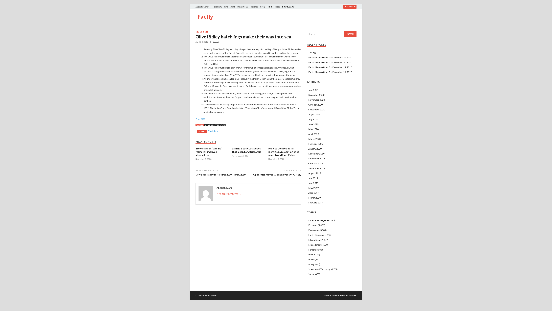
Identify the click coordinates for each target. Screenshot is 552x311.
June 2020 (313, 124)
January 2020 (315, 148)
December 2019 (316, 153)
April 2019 (313, 192)
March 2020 (314, 139)
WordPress (340, 295)
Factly (205, 16)
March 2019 (314, 197)
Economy (218, 7)
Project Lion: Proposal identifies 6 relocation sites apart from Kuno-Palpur (283, 151)
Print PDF (200, 119)
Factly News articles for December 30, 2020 (330, 62)
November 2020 (316, 99)
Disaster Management (319, 220)
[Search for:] (331, 34)
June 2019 (313, 183)
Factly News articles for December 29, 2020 (330, 67)
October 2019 (315, 163)
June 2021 (313, 90)
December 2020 (316, 94)
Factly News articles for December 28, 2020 (330, 72)
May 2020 (313, 129)
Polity (311, 264)
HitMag (352, 295)
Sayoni (216, 42)
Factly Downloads (317, 235)
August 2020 (314, 114)
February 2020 (315, 143)
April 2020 (313, 134)
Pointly (311, 254)
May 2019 (313, 187)
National (254, 7)
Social (277, 7)
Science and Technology (320, 269)
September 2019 (316, 168)
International (242, 7)
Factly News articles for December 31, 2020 (330, 57)
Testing (312, 52)
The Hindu (213, 131)
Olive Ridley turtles (215, 125)
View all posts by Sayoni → (228, 193)
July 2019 (313, 178)
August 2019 (314, 173)
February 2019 (315, 202)
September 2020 (316, 109)
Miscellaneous (315, 244)
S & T (270, 7)
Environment (229, 7)
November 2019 (316, 158)
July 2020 (313, 119)
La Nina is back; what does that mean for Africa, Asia (246, 150)
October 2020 (315, 104)
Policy (262, 7)
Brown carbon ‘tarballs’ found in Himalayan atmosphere (208, 151)
